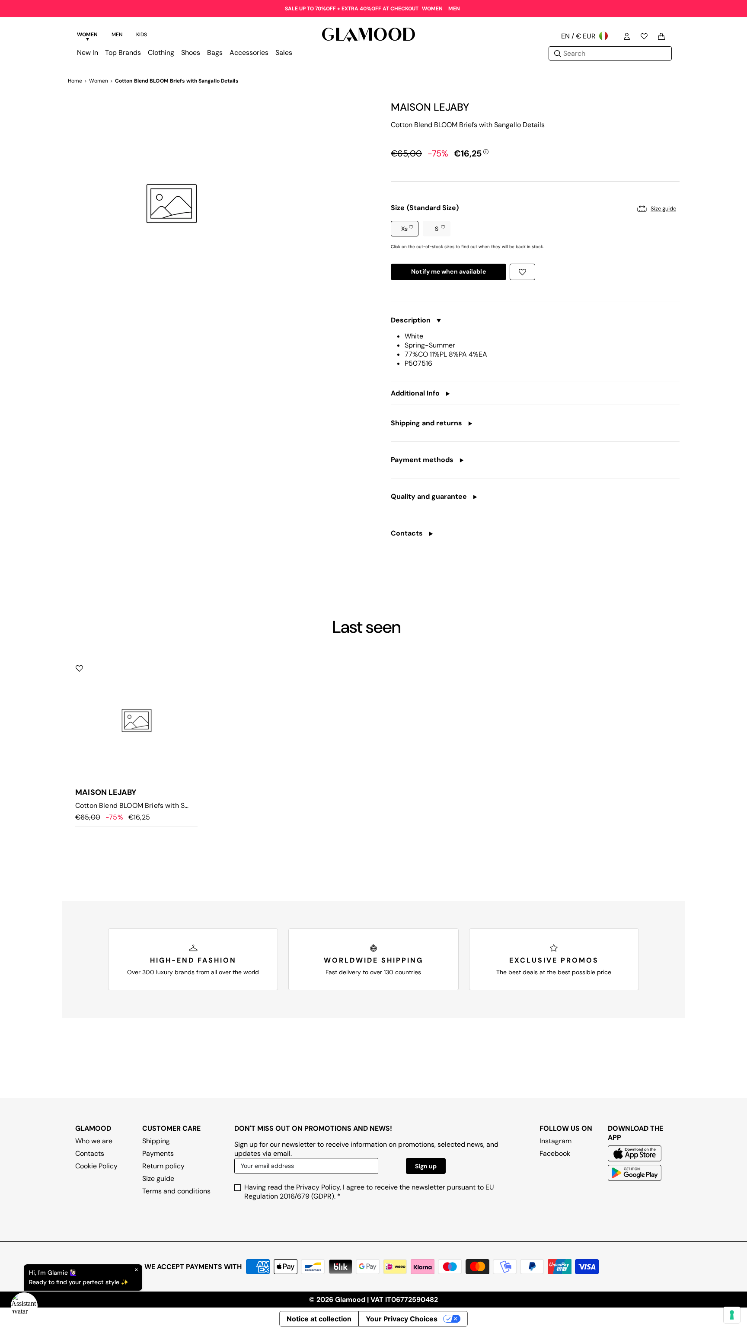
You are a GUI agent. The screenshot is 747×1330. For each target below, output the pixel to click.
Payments (158, 1153)
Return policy (163, 1166)
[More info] (486, 151)
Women (98, 80)
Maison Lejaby (430, 107)
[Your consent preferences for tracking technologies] (732, 1315)
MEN (454, 8)
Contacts (89, 1153)
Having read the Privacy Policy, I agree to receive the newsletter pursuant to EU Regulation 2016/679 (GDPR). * (369, 1192)
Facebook (555, 1153)
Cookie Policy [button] (96, 1166)
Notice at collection (319, 1318)
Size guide (158, 1178)
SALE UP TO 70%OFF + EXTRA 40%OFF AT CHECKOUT (352, 8)
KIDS (141, 34)
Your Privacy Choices (401, 1318)
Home (75, 80)
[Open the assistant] (24, 1305)
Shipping (156, 1140)
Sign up (426, 1166)
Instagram (555, 1140)
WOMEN (433, 8)
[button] (404, 228)
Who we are (93, 1140)
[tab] (87, 36)
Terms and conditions (176, 1191)
